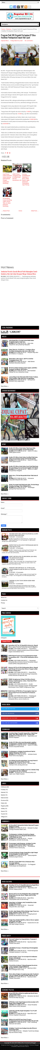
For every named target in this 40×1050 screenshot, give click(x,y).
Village (3, 816)
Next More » (5, 386)
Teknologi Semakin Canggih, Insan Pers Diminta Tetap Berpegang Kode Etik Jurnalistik (24, 770)
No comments (29, 40)
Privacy (3, 603)
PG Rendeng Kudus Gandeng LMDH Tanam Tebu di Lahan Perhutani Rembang (7, 202)
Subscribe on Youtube (9, 718)
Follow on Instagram (9, 722)
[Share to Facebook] (8, 157)
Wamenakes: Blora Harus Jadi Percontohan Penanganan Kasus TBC (21, 359)
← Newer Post (6, 211)
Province (3, 800)
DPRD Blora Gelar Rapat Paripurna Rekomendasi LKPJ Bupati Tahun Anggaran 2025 (24, 1002)
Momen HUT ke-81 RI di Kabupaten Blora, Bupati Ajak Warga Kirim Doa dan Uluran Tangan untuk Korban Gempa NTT (23, 669)
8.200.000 (5, 123)
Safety (3, 808)
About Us (3, 597)
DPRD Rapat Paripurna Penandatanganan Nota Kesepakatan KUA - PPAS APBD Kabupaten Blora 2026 (23, 657)
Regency (3, 806)
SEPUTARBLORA (19, 1043)
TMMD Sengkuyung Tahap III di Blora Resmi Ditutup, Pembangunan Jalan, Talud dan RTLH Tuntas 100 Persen (22, 681)
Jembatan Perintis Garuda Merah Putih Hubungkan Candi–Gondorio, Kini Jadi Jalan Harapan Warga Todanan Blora (19, 272)
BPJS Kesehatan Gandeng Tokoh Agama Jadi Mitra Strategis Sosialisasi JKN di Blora (23, 368)
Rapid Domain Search (23, 1046)
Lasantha (26, 1045)
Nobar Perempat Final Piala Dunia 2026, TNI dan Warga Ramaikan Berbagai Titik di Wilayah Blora (24, 485)
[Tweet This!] (7, 153)
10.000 (19, 113)
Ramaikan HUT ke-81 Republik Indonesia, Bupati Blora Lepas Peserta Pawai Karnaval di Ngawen (23, 646)
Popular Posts (6, 641)
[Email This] (3, 157)
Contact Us (4, 600)
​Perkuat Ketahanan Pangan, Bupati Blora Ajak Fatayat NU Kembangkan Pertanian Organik (23, 853)
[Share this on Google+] (10, 153)
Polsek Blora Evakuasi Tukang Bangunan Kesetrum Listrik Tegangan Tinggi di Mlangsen (23, 966)
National (3, 797)
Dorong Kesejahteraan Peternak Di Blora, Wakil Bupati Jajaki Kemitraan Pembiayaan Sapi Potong (26, 179)
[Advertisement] (20, 304)
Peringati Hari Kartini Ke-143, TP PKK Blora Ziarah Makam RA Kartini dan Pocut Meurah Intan (22, 569)
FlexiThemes (10, 1045)
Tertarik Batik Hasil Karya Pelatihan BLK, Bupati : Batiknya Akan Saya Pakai (24, 534)
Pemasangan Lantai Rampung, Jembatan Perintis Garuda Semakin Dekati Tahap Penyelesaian (22, 844)
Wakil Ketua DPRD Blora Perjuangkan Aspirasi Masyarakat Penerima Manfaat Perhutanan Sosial (22, 692)
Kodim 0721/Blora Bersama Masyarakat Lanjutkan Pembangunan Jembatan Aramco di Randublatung (22, 743)
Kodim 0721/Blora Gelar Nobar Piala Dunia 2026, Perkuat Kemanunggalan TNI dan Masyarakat (22, 448)
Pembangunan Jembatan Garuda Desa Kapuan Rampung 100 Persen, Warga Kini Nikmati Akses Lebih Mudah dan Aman (22, 836)
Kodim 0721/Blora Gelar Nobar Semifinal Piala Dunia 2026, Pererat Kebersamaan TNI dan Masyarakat (23, 458)
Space (3, 811)
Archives (16, 641)
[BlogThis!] (5, 157)
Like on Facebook (8, 713)
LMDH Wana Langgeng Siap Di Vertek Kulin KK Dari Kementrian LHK (17, 177)
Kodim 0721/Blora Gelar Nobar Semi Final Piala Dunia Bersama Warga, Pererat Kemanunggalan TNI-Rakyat (23, 467)
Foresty (3, 789)
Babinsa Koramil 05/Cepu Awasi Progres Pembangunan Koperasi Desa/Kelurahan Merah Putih (23, 1020)
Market (3, 795)
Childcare (3, 787)
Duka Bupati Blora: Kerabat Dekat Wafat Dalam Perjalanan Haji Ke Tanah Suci (21, 341)
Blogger (33, 1043)
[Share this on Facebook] (5, 153)
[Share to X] (6, 157)
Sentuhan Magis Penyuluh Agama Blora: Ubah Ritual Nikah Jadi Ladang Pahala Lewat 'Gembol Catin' (23, 734)
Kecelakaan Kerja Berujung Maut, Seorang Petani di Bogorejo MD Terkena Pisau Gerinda (23, 761)
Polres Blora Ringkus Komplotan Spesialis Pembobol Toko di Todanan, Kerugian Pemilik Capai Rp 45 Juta (24, 974)
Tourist (3, 814)
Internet (3, 792)
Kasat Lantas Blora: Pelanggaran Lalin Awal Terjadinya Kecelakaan (23, 557)
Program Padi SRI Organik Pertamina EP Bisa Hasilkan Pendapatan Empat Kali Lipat (18, 36)
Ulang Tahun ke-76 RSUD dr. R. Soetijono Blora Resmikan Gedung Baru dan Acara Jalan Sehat (22, 350)
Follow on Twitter (8, 708)
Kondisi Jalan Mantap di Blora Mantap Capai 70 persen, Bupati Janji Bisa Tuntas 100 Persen (24, 912)
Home (3, 29)
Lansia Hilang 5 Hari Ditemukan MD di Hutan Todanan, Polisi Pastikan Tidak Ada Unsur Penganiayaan (23, 377)
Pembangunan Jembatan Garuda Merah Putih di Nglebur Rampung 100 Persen (22, 752)
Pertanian (8, 29)
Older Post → (34, 211)
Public (2, 803)
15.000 (28, 111)
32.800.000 (33, 119)
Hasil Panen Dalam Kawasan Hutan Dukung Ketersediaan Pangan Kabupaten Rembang (7, 178)
